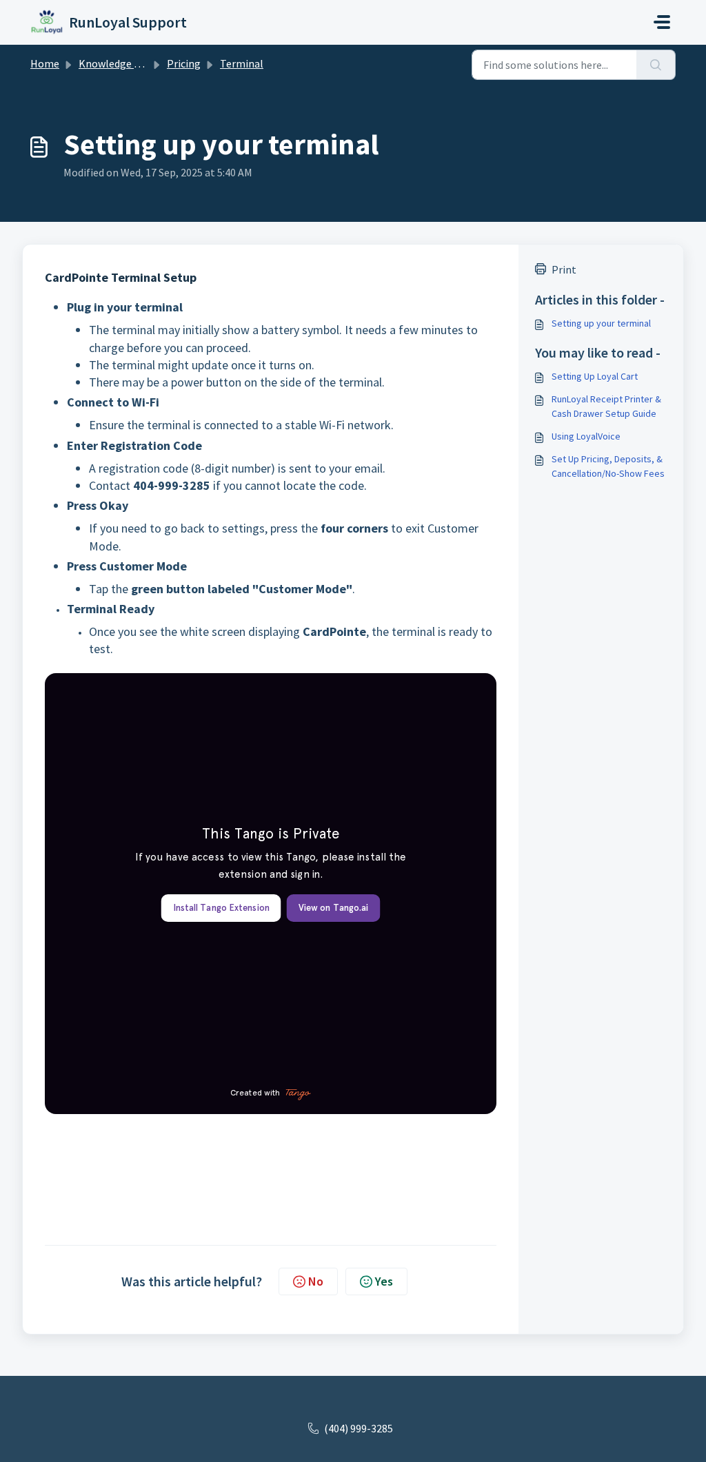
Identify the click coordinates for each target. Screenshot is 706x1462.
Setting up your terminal (601, 323)
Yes (384, 1281)
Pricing (184, 63)
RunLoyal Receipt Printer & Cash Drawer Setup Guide (606, 406)
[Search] (656, 65)
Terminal (241, 63)
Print (564, 269)
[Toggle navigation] (662, 22)
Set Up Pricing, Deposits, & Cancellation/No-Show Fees (608, 466)
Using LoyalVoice (586, 436)
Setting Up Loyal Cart (595, 376)
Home (44, 63)
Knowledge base (117, 63)
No (315, 1281)
